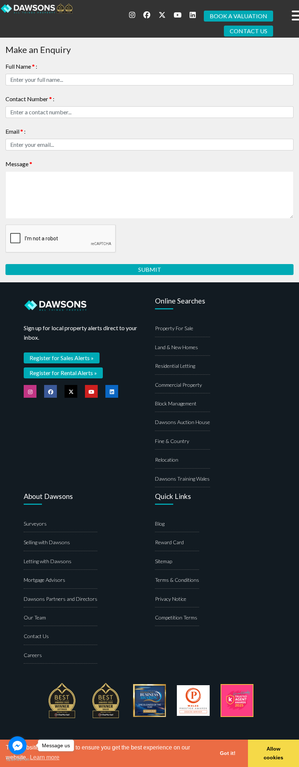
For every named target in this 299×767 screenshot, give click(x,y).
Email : (15, 131)
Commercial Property (178, 385)
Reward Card (169, 542)
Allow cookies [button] (273, 753)
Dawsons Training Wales (182, 479)
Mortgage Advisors (44, 580)
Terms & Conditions (177, 580)
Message (18, 163)
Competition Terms (176, 617)
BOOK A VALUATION (238, 15)
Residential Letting (175, 366)
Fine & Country (172, 441)
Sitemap (163, 561)
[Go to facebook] (17, 745)
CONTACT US (248, 30)
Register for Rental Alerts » (63, 372)
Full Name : (21, 66)
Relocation (166, 460)
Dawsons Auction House (182, 422)
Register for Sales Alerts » (62, 357)
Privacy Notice (170, 599)
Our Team (35, 617)
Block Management (176, 403)
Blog (159, 523)
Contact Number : (29, 98)
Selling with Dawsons (47, 542)
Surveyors (35, 523)
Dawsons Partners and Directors (60, 599)
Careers (33, 655)
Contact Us (36, 636)
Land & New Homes (176, 347)
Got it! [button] (228, 753)
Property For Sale (174, 328)
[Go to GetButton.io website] (17, 759)
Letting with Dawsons (47, 561)
